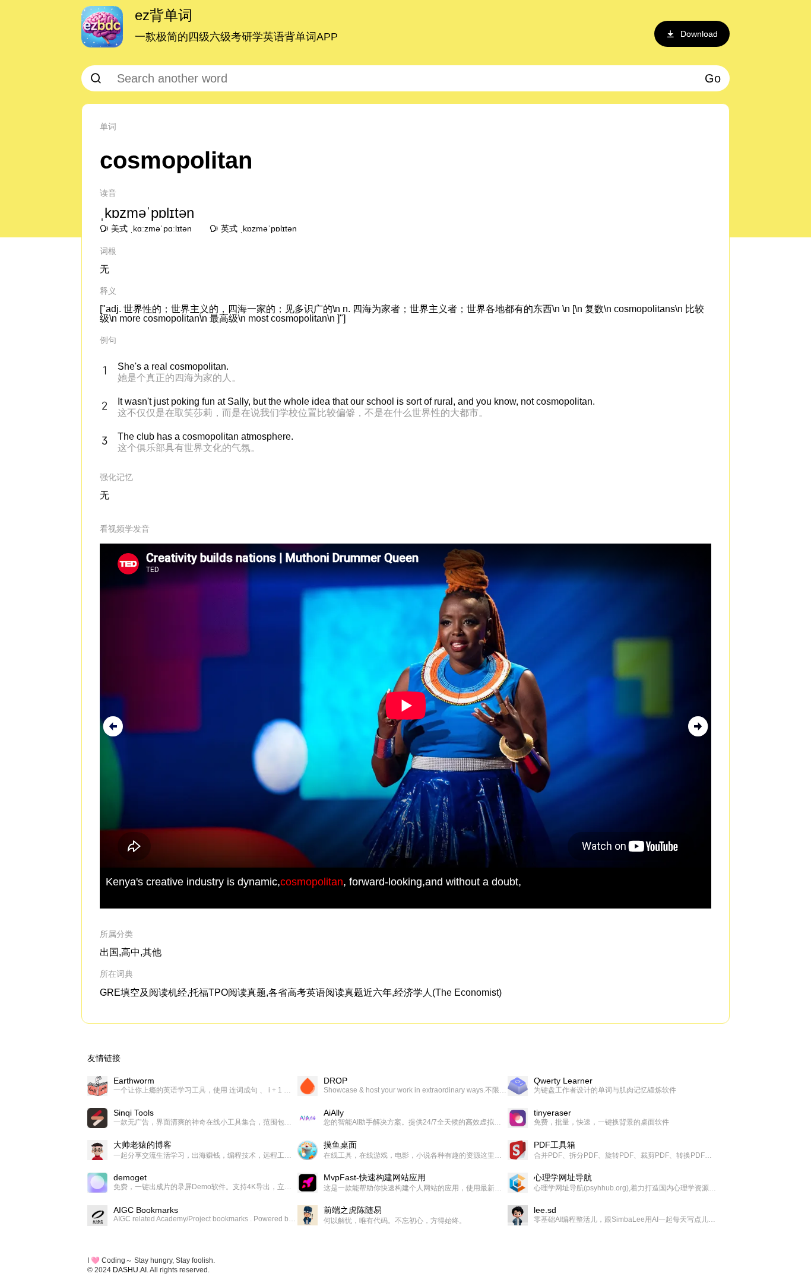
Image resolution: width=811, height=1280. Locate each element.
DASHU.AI (130, 1270)
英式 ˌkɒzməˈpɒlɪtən (259, 228)
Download (699, 34)
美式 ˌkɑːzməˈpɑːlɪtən (151, 228)
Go (713, 78)
